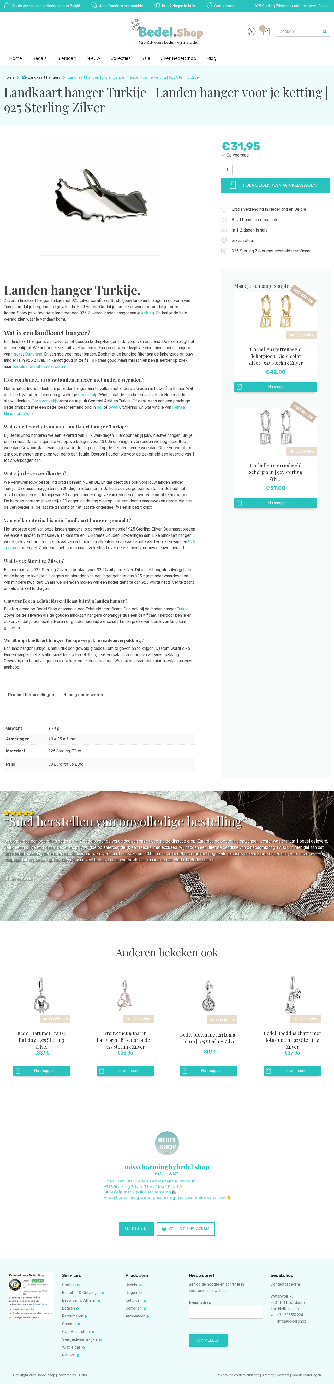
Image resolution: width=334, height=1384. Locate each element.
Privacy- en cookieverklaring (238, 1375)
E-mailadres (200, 1302)
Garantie (69, 1323)
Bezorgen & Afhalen (79, 1300)
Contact (69, 1284)
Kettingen (134, 1300)
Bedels (39, 58)
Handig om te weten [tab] (83, 694)
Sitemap (268, 1375)
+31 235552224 (290, 1315)
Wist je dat (71, 1347)
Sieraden (66, 58)
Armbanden (135, 1316)
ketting (147, 312)
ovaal (114, 407)
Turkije (183, 609)
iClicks (82, 1375)
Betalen (68, 1308)
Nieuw (93, 58)
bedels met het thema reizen (39, 366)
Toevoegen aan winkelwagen (279, 185)
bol (100, 407)
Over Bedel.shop (76, 1331)
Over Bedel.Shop (178, 58)
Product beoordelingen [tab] (31, 694)
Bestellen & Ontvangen (81, 1292)
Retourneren (72, 1316)
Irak (14, 354)
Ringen (132, 1292)
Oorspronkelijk (45, 400)
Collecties (121, 58)
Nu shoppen (278, 387)
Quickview (304, 335)
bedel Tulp (87, 394)
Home (15, 58)
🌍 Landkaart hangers (41, 77)
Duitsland (33, 354)
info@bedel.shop (291, 1321)
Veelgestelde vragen (80, 1339)
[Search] (325, 31)
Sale (145, 58)
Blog (211, 58)
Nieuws (69, 1355)
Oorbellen (134, 1308)
